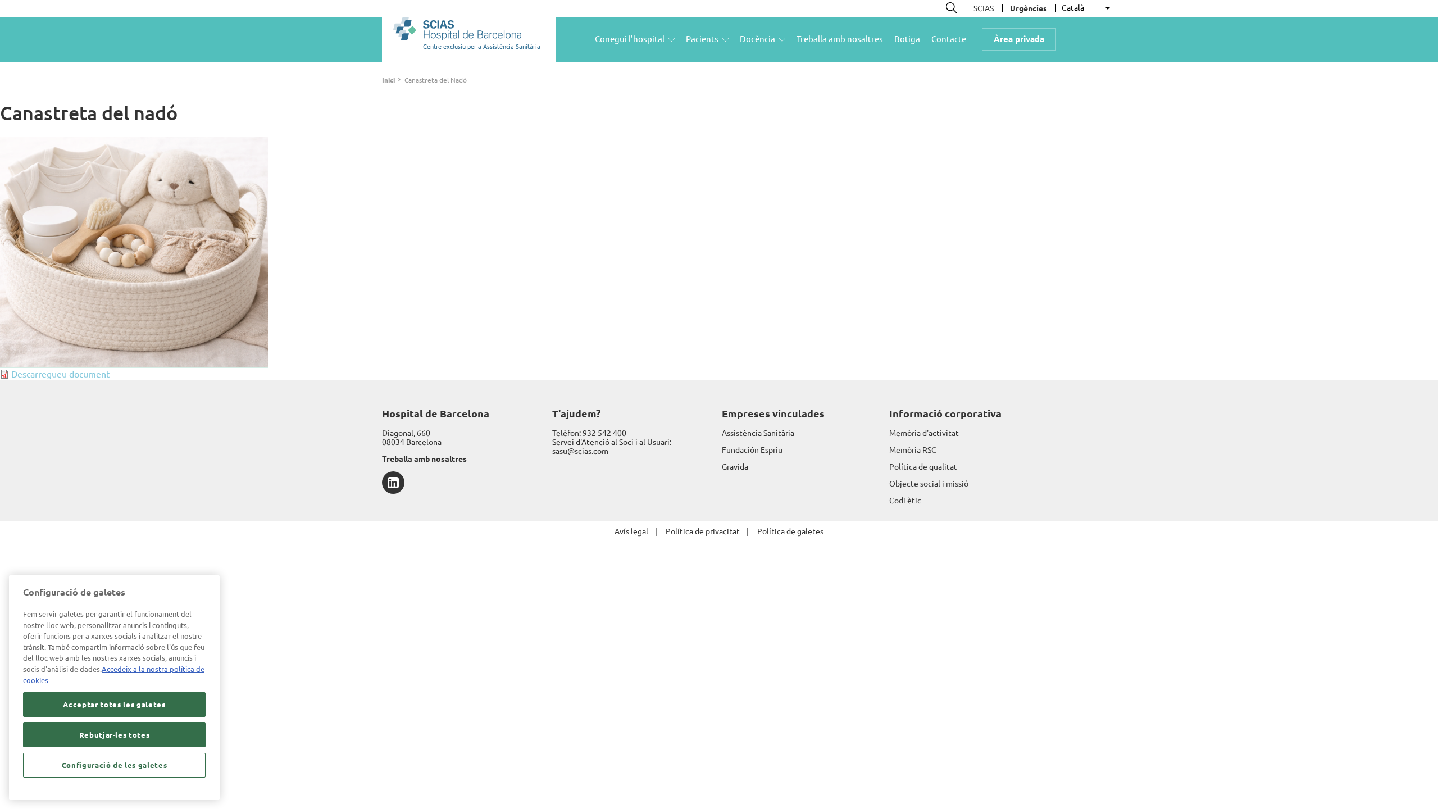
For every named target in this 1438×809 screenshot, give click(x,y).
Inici (388, 80)
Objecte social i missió (928, 483)
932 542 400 (604, 433)
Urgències (1028, 8)
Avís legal (631, 531)
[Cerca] (951, 7)
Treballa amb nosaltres (840, 39)
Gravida (735, 466)
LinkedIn (393, 482)
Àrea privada (1019, 39)
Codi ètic (905, 500)
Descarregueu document (60, 374)
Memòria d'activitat (924, 433)
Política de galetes (790, 531)
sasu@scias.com (580, 451)
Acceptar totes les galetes (114, 704)
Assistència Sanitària (758, 433)
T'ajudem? (576, 413)
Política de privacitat (703, 531)
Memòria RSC (912, 450)
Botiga (907, 39)
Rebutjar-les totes (114, 735)
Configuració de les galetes (114, 765)
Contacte (948, 39)
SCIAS (983, 8)
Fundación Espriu (752, 450)
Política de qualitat (923, 466)
